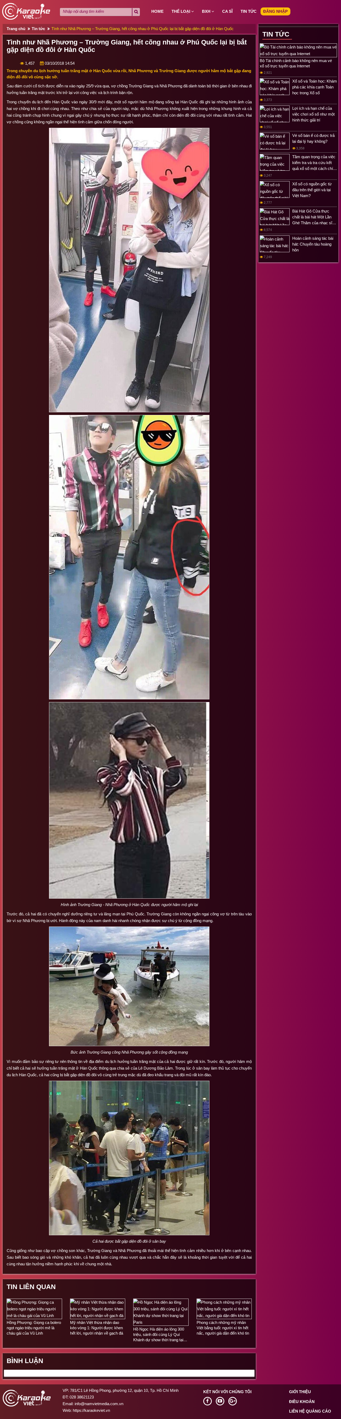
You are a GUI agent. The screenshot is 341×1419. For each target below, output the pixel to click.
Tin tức (249, 11)
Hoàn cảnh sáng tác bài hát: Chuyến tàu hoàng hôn (312, 244)
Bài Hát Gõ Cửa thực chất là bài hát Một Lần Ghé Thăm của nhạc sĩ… (314, 217)
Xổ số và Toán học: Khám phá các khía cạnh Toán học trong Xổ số (314, 87)
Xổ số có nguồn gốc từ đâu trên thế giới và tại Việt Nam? (312, 190)
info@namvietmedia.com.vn (99, 1403)
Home (157, 11)
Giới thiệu (300, 1391)
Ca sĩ (227, 11)
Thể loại (181, 11)
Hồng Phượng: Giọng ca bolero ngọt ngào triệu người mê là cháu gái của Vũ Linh (34, 1327)
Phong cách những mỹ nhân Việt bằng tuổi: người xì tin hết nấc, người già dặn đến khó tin (223, 1327)
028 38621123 (82, 1397)
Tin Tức (275, 34)
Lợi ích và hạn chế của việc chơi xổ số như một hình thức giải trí (313, 114)
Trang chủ (16, 28)
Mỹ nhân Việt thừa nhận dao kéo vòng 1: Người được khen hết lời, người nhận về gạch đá (96, 1327)
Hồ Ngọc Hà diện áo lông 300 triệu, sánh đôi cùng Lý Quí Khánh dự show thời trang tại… (160, 1334)
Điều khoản (302, 1401)
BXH (207, 11)
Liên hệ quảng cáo (310, 1411)
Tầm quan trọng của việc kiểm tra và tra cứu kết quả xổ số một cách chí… (314, 162)
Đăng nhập (275, 11)
